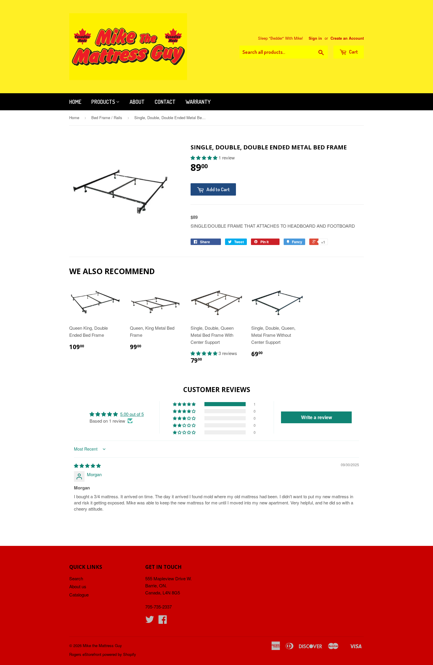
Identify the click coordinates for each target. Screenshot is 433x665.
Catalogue (79, 594)
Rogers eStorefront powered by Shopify (102, 654)
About (137, 102)
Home (75, 102)
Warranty (198, 102)
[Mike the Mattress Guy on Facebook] (162, 621)
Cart (353, 52)
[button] (205, 157)
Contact (165, 102)
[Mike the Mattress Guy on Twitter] (149, 621)
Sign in (315, 38)
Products (103, 102)
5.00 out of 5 (132, 414)
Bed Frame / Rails (106, 117)
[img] (87, 465)
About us (77, 586)
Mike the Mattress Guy (102, 645)
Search (76, 578)
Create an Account (347, 38)
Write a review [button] (316, 417)
